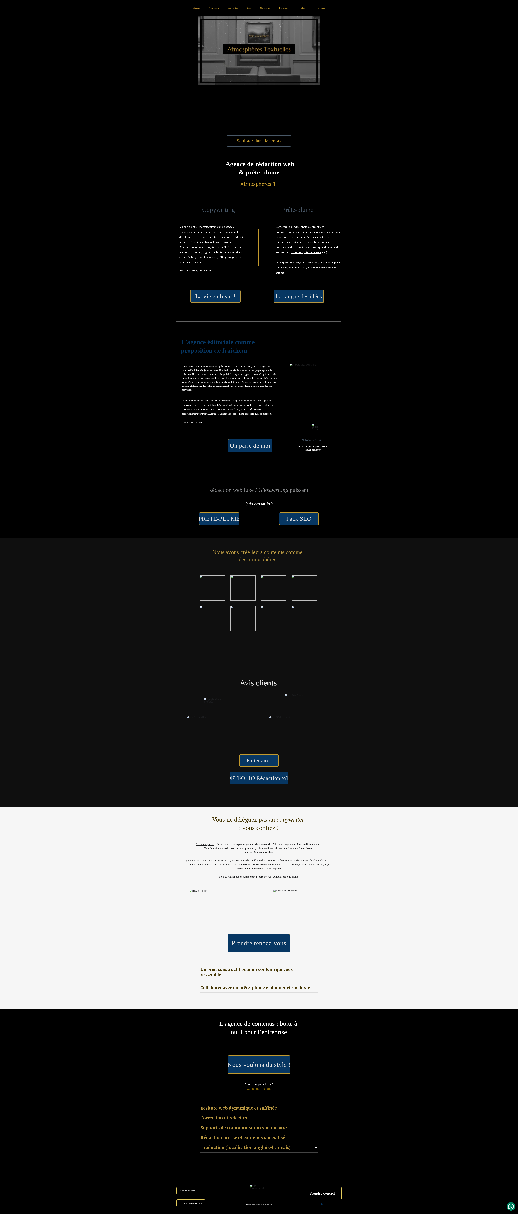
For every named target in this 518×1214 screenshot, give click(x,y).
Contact (321, 8)
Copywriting (233, 8)
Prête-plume (214, 8)
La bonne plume (205, 844)
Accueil (196, 8)
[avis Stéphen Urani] (217, 727)
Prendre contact (322, 1193)
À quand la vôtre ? (259, 651)
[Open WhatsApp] (511, 1206)
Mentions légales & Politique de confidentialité (259, 1204)
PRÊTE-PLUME (219, 518)
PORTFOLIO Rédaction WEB (259, 778)
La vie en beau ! (215, 296)
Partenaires (259, 760)
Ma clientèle (265, 8)
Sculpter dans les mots (259, 140)
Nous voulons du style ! (259, 1064)
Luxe (249, 8)
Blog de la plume (187, 1191)
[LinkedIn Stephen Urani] (315, 427)
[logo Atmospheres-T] (259, 1194)
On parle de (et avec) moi (191, 1203)
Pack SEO (299, 518)
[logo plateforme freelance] (217, 702)
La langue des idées (299, 296)
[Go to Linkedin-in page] (322, 1204)
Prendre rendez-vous (259, 943)
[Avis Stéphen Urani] (299, 727)
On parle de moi (250, 445)
